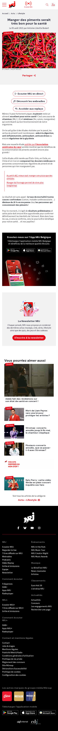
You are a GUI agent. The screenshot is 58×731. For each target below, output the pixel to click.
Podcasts (6, 559)
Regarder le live (9, 550)
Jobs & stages (8, 646)
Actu (13, 13)
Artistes (35, 574)
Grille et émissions (10, 566)
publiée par (25, 146)
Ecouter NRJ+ (8, 604)
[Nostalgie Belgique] (19, 696)
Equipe (5, 569)
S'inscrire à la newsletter (29, 337)
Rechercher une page (40, 609)
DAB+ (4, 587)
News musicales (38, 571)
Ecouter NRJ (8, 547)
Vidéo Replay (8, 563)
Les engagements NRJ (41, 606)
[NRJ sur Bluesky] (25, 528)
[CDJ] (35, 721)
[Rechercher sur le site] (47, 5)
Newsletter (7, 572)
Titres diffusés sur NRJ (12, 553)
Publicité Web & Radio (12, 652)
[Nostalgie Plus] (31, 696)
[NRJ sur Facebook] (18, 528)
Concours (35, 603)
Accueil (5, 13)
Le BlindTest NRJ (39, 567)
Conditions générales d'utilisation (18, 655)
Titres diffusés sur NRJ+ (13, 608)
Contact (6, 643)
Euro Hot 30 (36, 585)
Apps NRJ (6, 590)
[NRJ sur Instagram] (39, 528)
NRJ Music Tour (38, 550)
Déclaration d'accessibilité (14, 668)
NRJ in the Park (38, 547)
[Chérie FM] (7, 696)
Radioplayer (7, 593)
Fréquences (7, 584)
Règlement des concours (13, 662)
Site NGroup (7, 665)
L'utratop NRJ (37, 588)
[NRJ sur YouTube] (32, 528)
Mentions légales (10, 649)
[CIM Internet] (22, 721)
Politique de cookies (11, 672)
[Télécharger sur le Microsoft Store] (44, 250)
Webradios (7, 556)
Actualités (36, 600)
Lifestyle (21, 13)
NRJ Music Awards (39, 556)
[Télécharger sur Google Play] (13, 250)
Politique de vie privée (12, 659)
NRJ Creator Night (39, 553)
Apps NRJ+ (7, 628)
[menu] (4, 4)
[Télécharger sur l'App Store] (28, 250)
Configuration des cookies (14, 675)
